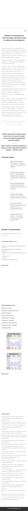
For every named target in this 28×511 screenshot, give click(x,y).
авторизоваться (4, 235)
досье (3, 256)
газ (8, 124)
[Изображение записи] (5, 163)
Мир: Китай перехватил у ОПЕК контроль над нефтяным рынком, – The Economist (13, 461)
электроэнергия (19, 124)
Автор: (17, 121)
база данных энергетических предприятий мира (13, 252)
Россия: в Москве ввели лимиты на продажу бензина (13, 444)
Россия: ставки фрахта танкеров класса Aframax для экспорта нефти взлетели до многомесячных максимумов (13, 427)
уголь (14, 124)
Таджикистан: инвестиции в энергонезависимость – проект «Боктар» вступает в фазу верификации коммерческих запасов (13, 466)
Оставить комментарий (17, 122)
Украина (7, 121)
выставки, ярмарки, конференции (9, 259)
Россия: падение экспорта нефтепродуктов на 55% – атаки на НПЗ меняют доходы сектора (13, 498)
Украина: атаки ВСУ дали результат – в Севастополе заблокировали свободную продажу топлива (16, 217)
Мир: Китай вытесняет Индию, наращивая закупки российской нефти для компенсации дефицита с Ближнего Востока (12, 418)
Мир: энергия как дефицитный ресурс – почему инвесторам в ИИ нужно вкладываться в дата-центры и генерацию (13, 448)
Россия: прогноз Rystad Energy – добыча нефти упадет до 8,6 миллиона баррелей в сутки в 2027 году (13, 470)
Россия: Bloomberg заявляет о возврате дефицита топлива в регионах (12, 478)
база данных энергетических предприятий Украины (13, 245)
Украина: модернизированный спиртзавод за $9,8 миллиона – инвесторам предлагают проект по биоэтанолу (18, 186)
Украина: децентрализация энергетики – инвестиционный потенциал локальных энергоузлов (18, 196)
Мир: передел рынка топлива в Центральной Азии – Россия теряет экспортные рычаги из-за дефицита (13, 495)
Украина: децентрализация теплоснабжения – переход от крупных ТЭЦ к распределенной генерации (17, 164)
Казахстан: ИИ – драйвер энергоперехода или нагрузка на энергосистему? (13, 482)
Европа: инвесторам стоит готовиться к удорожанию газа (13, 491)
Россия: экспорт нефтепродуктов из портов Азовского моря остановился (13, 441)
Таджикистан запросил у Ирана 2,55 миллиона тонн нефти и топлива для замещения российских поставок (13, 423)
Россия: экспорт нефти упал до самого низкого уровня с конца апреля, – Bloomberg (13, 452)
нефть (11, 124)
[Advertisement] (14, 14)
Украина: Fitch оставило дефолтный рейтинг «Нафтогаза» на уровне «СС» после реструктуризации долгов (18, 206)
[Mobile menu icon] (25, 31)
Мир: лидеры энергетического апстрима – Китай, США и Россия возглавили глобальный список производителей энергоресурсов (14, 436)
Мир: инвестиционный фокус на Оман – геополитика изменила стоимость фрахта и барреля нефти (13, 474)
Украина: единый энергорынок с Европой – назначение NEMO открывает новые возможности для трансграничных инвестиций (17, 175)
